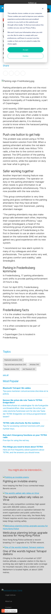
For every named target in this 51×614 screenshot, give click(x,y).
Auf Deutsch (29, 369)
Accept (25, 50)
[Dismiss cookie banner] (43, 8)
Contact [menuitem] (8, 607)
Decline (25, 56)
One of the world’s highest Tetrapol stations (24, 552)
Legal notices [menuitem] (10, 595)
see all (6, 375)
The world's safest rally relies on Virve (23, 498)
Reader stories (11, 369)
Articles (34, 364)
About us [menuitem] (8, 601)
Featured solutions (13, 360)
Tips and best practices (15, 364)
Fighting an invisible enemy (20, 481)
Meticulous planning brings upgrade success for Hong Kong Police (25, 534)
